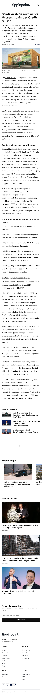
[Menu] (3, 5)
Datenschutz (26, 674)
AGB (23, 677)
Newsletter (25, 658)
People (4, 666)
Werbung (25, 655)
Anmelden (5, 674)
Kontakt (24, 653)
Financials (5, 653)
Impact (4, 663)
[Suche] (38, 5)
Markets (4, 655)
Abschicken (21, 619)
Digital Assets (6, 658)
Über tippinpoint (27, 650)
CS (6, 207)
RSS (23, 679)
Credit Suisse (10, 77)
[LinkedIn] (11, 684)
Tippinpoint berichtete (11, 183)
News (3, 650)
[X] (3, 684)
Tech (3, 661)
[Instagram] (14, 684)
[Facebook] (7, 684)
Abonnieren (5, 677)
